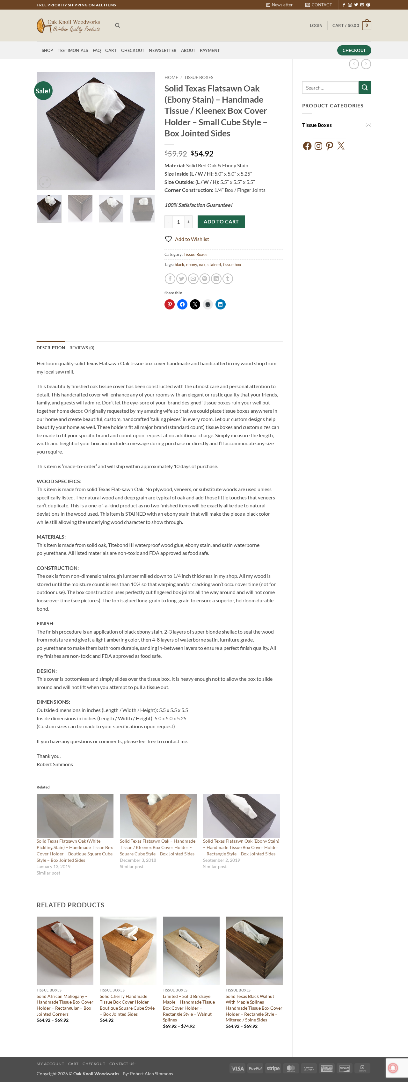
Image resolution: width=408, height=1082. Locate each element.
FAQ (97, 50)
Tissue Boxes (317, 125)
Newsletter (163, 50)
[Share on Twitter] (181, 278)
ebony (191, 264)
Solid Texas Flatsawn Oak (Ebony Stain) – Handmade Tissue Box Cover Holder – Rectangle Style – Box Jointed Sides (241, 847)
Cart (111, 50)
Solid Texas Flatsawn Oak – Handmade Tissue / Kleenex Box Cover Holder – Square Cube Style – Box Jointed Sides (157, 847)
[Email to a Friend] (193, 278)
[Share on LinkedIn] (216, 278)
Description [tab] (51, 347)
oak (202, 264)
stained (214, 264)
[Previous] (47, 131)
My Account (50, 1063)
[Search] (117, 25)
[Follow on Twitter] (356, 5)
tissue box (232, 264)
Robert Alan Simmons (151, 1073)
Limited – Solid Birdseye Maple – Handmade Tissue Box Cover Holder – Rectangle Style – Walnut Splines (189, 1008)
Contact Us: (122, 1063)
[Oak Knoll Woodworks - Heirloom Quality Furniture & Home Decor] (68, 25)
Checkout (132, 50)
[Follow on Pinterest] (368, 5)
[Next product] (354, 64)
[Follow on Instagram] (350, 5)
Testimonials (73, 50)
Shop (47, 50)
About (188, 50)
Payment (210, 50)
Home (171, 77)
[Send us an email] (362, 5)
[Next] (144, 131)
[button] (279, 5)
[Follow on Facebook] (344, 5)
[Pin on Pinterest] (205, 278)
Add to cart (221, 221)
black (179, 264)
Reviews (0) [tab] (82, 347)
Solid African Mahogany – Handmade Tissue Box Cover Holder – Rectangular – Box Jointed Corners (65, 1005)
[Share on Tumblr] (227, 278)
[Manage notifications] (393, 1068)
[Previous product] (366, 64)
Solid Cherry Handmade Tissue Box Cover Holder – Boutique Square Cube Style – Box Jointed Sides (127, 1005)
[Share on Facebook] (170, 278)
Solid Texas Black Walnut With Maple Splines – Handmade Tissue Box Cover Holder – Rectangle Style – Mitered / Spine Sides (254, 1008)
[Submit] (365, 87)
